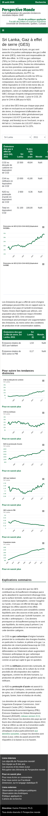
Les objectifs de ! (18, 761)
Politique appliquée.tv (12, 796)
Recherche (40, 2)
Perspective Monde (18, 9)
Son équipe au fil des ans (13, 764)
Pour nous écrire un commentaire (17, 777)
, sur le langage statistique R (20, 783)
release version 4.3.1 (30, 716)
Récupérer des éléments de (23, 770)
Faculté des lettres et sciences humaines (27, 22)
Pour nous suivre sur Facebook (16, 780)
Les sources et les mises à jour (16, 767)
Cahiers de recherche (12, 799)
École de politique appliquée (32, 19)
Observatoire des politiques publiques (19, 790)
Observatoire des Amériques (15, 793)
